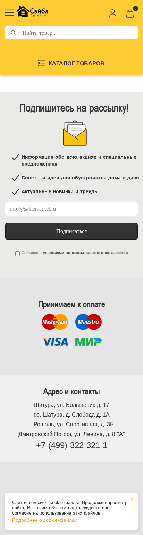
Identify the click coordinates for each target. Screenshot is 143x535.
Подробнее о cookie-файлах (44, 520)
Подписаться (71, 231)
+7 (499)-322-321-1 (71, 445)
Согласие (30, 253)
